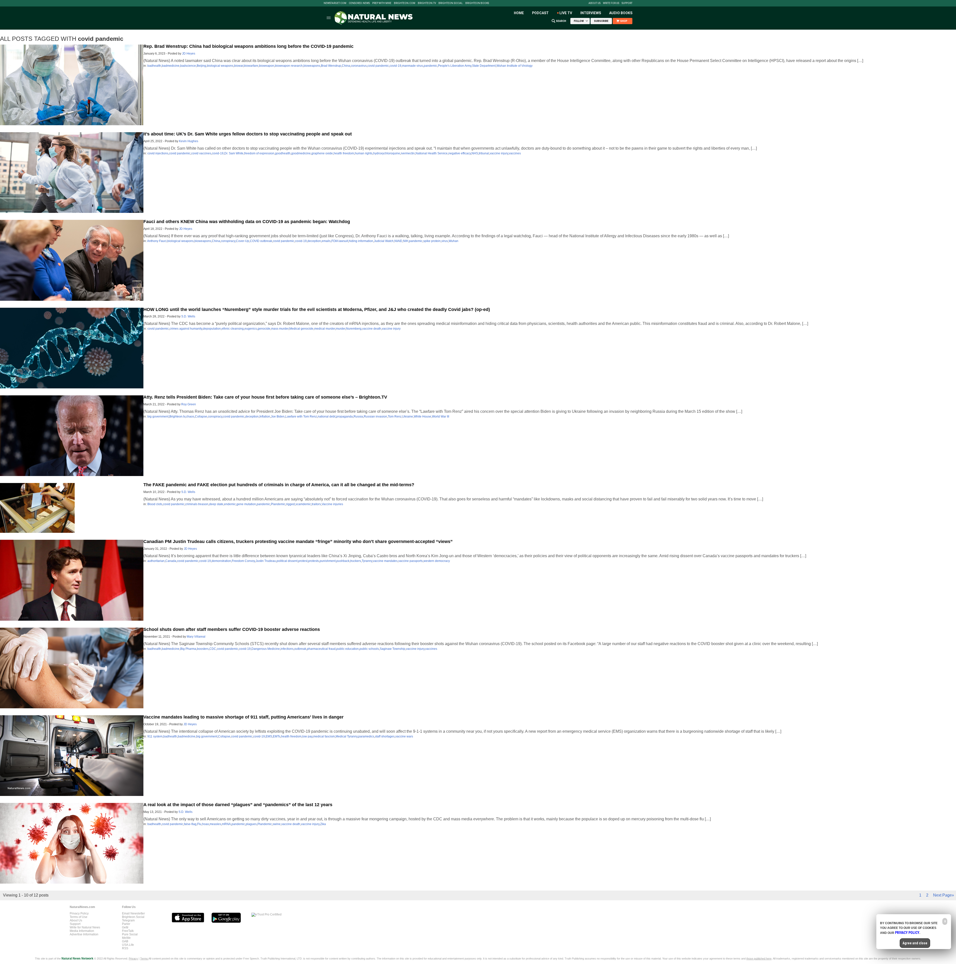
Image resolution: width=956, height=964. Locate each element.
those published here (759, 958)
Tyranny (367, 561)
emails (326, 241)
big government (158, 416)
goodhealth (283, 153)
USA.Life (128, 945)
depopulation (212, 328)
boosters (203, 649)
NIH (405, 241)
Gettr (125, 927)
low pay (307, 736)
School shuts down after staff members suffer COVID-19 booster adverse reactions (231, 629)
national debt (326, 416)
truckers (355, 561)
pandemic (430, 65)
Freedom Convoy (243, 561)
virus (444, 241)
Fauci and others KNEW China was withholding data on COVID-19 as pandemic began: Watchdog (246, 221)
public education (347, 649)
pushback (343, 561)
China (346, 65)
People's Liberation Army (454, 65)
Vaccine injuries (332, 504)
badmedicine (170, 65)
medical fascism (324, 736)
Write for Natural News (85, 927)
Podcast (540, 13)
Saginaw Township (392, 649)
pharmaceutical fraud (321, 649)
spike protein (432, 241)
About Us (594, 3)
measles (215, 824)
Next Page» (943, 895)
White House (422, 416)
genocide (264, 328)
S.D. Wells (188, 316)
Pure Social (130, 934)
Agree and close (914, 943)
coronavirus (359, 65)
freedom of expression (259, 153)
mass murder (280, 328)
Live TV (565, 13)
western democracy (436, 561)
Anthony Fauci (157, 241)
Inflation (264, 416)
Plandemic (278, 504)
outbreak (300, 649)
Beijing (201, 65)
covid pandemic (378, 65)
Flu (199, 824)
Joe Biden (278, 416)
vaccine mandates (385, 561)
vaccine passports (410, 561)
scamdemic (303, 504)
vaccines (515, 153)
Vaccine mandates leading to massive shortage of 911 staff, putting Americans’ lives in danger (243, 717)
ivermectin (408, 153)
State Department (484, 65)
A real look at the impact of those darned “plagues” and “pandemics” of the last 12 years (237, 804)
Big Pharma (188, 649)
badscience (188, 65)
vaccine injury (499, 153)
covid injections (157, 153)
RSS (125, 948)
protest (302, 561)
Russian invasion (375, 416)
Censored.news (359, 3)
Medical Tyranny (347, 736)
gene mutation (246, 504)
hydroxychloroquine (386, 153)
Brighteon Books (477, 3)
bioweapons (311, 65)
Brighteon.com (404, 3)
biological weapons (220, 65)
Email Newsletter (133, 913)
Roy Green (188, 404)
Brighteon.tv (427, 3)
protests (313, 561)
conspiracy (228, 241)
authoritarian (156, 561)
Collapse (201, 416)
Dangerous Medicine (265, 649)
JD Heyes (188, 53)
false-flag (190, 824)
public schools (369, 649)
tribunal (484, 153)
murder (340, 328)
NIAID (398, 241)
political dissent (287, 561)
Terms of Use (78, 917)
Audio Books (620, 13)
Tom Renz (395, 416)
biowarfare (251, 65)
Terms (144, 958)
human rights (363, 153)
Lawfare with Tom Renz (301, 416)
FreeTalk (128, 931)
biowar (238, 65)
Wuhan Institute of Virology (514, 65)
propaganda (344, 416)
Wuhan (453, 241)
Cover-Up (242, 241)
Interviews (590, 13)
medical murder (324, 328)
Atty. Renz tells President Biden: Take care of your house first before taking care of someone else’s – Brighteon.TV (265, 397)
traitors (316, 504)
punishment (328, 561)
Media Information (82, 931)
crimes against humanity (186, 328)
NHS (475, 153)
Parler (126, 924)
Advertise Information (84, 934)
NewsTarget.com (335, 3)
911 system (155, 736)
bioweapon (266, 65)
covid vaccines (201, 153)
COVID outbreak (261, 241)
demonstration (221, 561)
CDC (212, 649)
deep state (216, 504)
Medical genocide (301, 328)
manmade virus (412, 65)
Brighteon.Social (450, 3)
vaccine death (371, 328)
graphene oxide (322, 153)
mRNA (226, 824)
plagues (251, 824)
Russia (358, 416)
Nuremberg (353, 328)
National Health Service (432, 153)
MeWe (126, 938)
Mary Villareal (196, 636)
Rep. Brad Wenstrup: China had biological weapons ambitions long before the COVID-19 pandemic (248, 46)
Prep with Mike (381, 3)
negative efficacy (459, 153)
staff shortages (385, 736)
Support (627, 3)
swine (277, 824)
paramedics (366, 736)
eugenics (250, 328)
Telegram (128, 920)
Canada (170, 561)
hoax (205, 824)
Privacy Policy (79, 913)
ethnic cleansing (233, 328)
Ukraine (407, 416)
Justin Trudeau (266, 561)
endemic (230, 504)
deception (314, 241)
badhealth (154, 65)
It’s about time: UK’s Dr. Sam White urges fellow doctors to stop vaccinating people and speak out (247, 133)
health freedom (344, 153)
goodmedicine (301, 153)
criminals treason (196, 504)
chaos (190, 416)
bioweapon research (289, 65)
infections (287, 649)
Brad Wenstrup (331, 65)
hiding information (361, 241)
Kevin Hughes (188, 141)
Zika (323, 824)
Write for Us (611, 3)
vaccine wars (404, 736)
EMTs (276, 736)
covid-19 (395, 65)
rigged (290, 504)
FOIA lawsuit (339, 241)
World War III (440, 416)
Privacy (133, 958)
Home (519, 13)
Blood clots (154, 504)
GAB (125, 941)
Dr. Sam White (233, 153)
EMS (269, 736)
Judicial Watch (384, 241)
